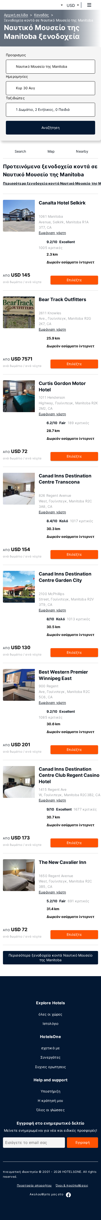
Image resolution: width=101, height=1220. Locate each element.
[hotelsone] (22, 5)
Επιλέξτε (74, 280)
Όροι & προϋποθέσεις (72, 1185)
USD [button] (71, 5)
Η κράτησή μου (50, 1100)
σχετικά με (50, 1048)
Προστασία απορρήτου (34, 1185)
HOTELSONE (71, 1172)
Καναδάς (41, 15)
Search (20, 151)
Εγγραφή (83, 1142)
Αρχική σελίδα (16, 15)
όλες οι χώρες (50, 1014)
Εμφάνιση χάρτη (52, 233)
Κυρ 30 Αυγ (25, 88)
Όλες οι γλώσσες (50, 1110)
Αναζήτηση (50, 127)
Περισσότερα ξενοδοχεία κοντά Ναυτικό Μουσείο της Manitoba (50, 957)
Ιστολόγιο (51, 1023)
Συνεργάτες (50, 1057)
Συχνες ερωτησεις (50, 1067)
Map (51, 151)
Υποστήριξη (50, 1091)
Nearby (82, 151)
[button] (56, 5)
